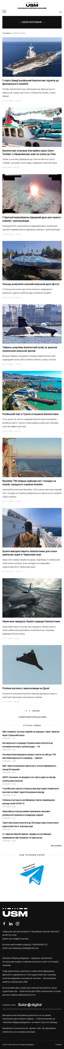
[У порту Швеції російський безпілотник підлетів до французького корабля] (32, 57)
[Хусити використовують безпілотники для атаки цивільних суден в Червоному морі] (32, 527)
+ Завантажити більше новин (32, 717)
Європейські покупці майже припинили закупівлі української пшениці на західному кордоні (26, 813)
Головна (6, 33)
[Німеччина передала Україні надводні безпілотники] (32, 598)
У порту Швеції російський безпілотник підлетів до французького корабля (30, 82)
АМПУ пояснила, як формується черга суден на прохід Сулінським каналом (28, 779)
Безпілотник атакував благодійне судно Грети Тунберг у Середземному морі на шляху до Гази (29, 152)
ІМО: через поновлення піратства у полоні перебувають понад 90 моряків (29, 768)
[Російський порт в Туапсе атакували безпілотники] (32, 390)
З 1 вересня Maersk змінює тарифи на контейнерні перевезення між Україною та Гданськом (26, 836)
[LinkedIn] (11, 923)
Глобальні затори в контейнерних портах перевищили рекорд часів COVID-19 (28, 802)
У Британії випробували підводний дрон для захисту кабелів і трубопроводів (31, 219)
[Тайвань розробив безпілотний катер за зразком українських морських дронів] (32, 324)
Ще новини (56, 845)
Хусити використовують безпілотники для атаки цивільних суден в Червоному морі (29, 553)
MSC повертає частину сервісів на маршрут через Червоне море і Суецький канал (30, 733)
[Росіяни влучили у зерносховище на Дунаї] (32, 665)
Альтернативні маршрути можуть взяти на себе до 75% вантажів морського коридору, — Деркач (29, 756)
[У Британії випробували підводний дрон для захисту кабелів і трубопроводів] (32, 194)
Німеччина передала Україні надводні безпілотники (31, 621)
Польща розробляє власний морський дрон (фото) (30, 284)
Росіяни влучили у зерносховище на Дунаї (25, 688)
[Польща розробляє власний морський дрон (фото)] (32, 260)
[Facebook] (4, 923)
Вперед (36, 711)
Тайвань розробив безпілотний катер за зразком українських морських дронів (29, 349)
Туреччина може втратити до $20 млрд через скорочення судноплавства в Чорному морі (30, 824)
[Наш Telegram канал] (32, 874)
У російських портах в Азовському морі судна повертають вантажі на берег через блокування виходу (30, 790)
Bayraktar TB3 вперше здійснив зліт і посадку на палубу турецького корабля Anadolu (29, 483)
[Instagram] (17, 923)
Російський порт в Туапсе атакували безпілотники (30, 414)
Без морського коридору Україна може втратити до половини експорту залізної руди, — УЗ (27, 745)
